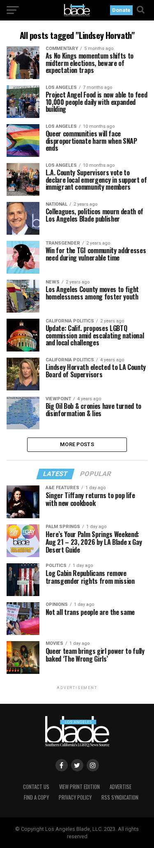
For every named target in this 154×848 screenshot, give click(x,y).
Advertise (120, 787)
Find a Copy (36, 797)
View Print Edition (79, 787)
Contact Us (36, 787)
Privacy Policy (75, 797)
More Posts (77, 444)
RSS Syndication (119, 797)
